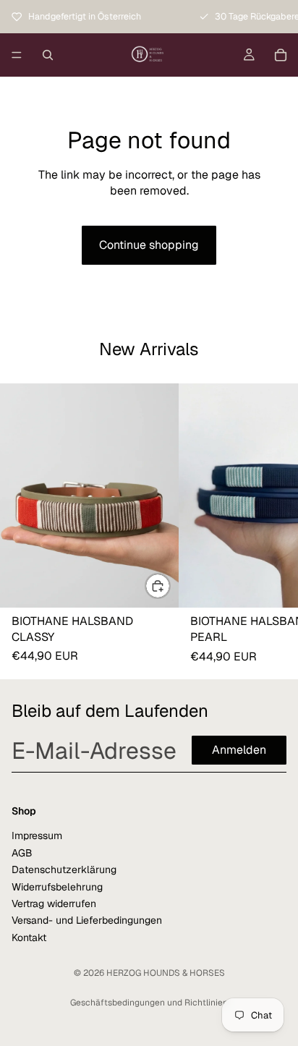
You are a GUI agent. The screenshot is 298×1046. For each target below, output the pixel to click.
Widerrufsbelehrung (57, 886)
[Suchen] (48, 55)
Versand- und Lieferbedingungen (87, 920)
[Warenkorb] (281, 55)
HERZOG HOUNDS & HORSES (165, 973)
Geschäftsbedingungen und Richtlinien (149, 1002)
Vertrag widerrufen (54, 902)
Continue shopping (149, 244)
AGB (22, 852)
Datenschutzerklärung (64, 869)
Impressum (37, 835)
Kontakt (29, 936)
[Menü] (16, 55)
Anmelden (239, 749)
